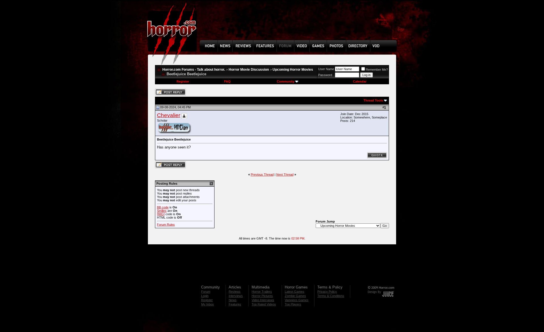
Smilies (162, 210)
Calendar (359, 81)
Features (235, 304)
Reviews (235, 291)
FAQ (227, 81)
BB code (163, 207)
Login (205, 295)
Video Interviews (263, 300)
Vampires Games (297, 300)
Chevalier (168, 115)
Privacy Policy (327, 291)
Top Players (293, 304)
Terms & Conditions (330, 295)
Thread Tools (373, 100)
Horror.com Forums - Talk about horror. (193, 70)
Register (183, 81)
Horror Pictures (262, 295)
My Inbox (207, 304)
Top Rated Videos (264, 304)
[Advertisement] (300, 24)
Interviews (236, 295)
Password (325, 75)
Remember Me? (377, 69)
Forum (205, 291)
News (233, 300)
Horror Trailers (262, 291)
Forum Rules (166, 224)
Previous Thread (262, 174)
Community (285, 81)
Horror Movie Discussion (249, 70)
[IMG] (161, 214)
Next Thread (285, 174)
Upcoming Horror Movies (293, 70)
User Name (326, 69)
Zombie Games (295, 295)
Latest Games (294, 291)
